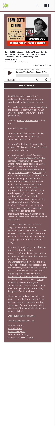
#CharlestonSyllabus (19, 262)
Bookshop (33, 163)
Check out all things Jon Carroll (21, 315)
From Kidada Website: (18, 128)
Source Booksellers (24, 169)
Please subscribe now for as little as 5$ (25, 107)
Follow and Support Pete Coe (21, 320)
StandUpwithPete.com (27, 120)
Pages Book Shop (20, 172)
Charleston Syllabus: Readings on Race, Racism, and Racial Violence (25, 205)
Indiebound (23, 166)
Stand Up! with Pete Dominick (16, 62)
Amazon (37, 172)
